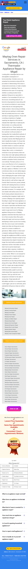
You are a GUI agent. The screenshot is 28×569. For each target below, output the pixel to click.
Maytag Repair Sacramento (11, 370)
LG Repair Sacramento (10, 361)
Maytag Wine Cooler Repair (11, 327)
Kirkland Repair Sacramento (11, 393)
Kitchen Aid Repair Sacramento (12, 365)
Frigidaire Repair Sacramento (12, 355)
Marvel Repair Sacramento (11, 391)
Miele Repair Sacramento (11, 401)
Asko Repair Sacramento (11, 399)
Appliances (6, 12)
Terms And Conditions (20, 555)
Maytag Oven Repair (10, 312)
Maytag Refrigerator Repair (11, 325)
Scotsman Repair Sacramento (12, 384)
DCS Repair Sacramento (10, 388)
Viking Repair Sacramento (11, 380)
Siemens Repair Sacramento (12, 386)
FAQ (3, 555)
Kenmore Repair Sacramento (12, 363)
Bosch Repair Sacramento (11, 351)
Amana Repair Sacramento (11, 349)
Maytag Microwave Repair (11, 331)
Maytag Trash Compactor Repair (13, 333)
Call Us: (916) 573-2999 (14, 8)
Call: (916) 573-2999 (14, 36)
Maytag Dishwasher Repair (11, 308)
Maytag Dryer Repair (10, 316)
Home (1, 12)
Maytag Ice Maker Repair (11, 318)
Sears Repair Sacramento (11, 372)
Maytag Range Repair (10, 321)
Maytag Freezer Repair (10, 314)
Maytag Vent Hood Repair (11, 323)
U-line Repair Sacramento (11, 395)
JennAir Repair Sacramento (11, 397)
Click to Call (14, 409)
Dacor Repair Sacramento (11, 346)
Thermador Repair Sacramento (12, 378)
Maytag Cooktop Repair (10, 310)
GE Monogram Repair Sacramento (13, 357)
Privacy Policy (9, 555)
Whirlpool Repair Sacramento (12, 382)
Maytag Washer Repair (10, 329)
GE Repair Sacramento (10, 359)
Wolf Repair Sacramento (11, 376)
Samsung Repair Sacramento (12, 367)
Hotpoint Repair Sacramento (12, 353)
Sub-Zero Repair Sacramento (12, 374)
